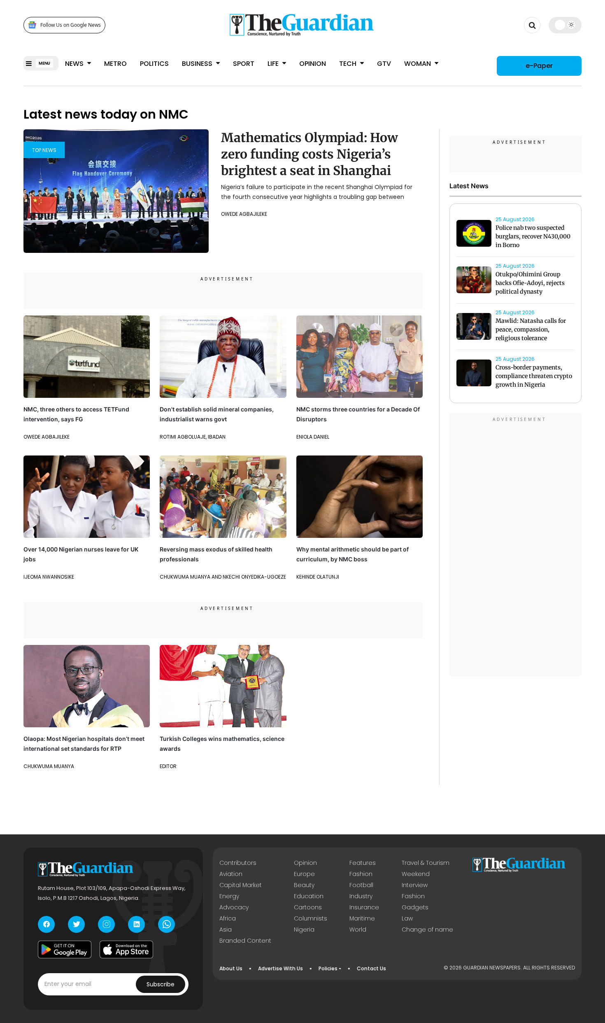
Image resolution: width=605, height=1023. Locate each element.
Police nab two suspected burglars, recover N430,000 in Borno (533, 236)
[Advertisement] (515, 545)
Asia (225, 929)
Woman (418, 63)
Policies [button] (328, 968)
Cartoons (308, 907)
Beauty (304, 885)
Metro (115, 63)
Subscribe (161, 984)
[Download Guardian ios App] (126, 949)
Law (407, 918)
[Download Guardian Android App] (64, 949)
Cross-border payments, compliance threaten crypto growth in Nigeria (534, 376)
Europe (304, 874)
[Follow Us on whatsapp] (166, 924)
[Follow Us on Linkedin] (136, 924)
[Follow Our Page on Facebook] (46, 924)
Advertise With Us (280, 968)
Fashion (360, 874)
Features (362, 863)
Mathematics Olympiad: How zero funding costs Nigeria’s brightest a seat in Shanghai (309, 154)
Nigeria (304, 929)
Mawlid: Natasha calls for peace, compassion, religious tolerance (531, 330)
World (357, 929)
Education (308, 896)
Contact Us (371, 968)
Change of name (427, 929)
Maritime (362, 918)
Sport (243, 63)
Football (361, 885)
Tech (348, 63)
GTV (384, 63)
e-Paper (539, 65)
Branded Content (245, 941)
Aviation (230, 874)
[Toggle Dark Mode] (565, 25)
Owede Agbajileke (244, 213)
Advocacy (234, 907)
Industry (360, 896)
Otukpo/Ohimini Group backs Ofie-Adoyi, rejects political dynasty (530, 283)
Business (198, 63)
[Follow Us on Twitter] (76, 924)
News (75, 63)
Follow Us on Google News (70, 24)
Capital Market (240, 885)
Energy (229, 896)
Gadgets (415, 907)
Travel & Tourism (425, 863)
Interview (415, 885)
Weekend (416, 874)
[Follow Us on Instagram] (106, 924)
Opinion (312, 63)
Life (274, 63)
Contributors (237, 863)
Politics (154, 63)
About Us (230, 968)
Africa (227, 918)
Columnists (310, 918)
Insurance (364, 907)
